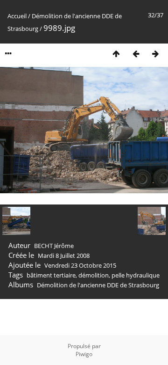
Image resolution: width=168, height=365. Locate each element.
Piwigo (84, 354)
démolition (93, 275)
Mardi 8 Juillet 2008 (64, 255)
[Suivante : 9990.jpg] (155, 53)
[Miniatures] (116, 53)
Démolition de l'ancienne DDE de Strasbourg (98, 285)
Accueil (17, 16)
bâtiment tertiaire (51, 275)
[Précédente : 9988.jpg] (136, 53)
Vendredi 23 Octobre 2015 (80, 265)
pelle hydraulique (136, 275)
